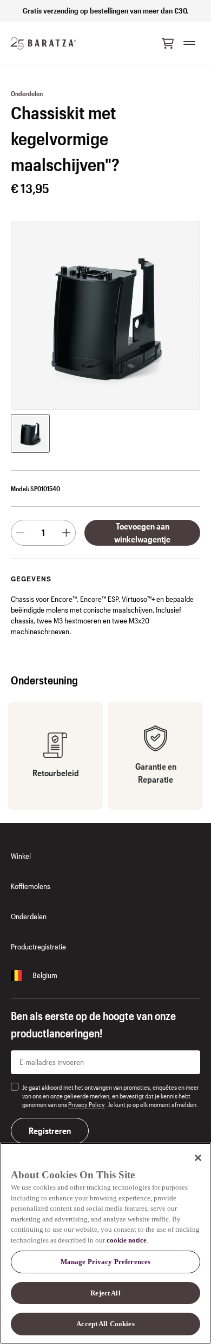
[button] (168, 43)
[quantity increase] (66, 532)
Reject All (105, 1293)
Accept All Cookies (105, 1324)
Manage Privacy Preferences (105, 1262)
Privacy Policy (86, 1104)
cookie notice (127, 1240)
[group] (30, 433)
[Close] (198, 1158)
